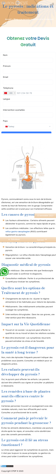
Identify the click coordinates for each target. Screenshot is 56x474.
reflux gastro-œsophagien (17, 231)
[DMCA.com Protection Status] (28, 466)
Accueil (8, 19)
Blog (16, 19)
